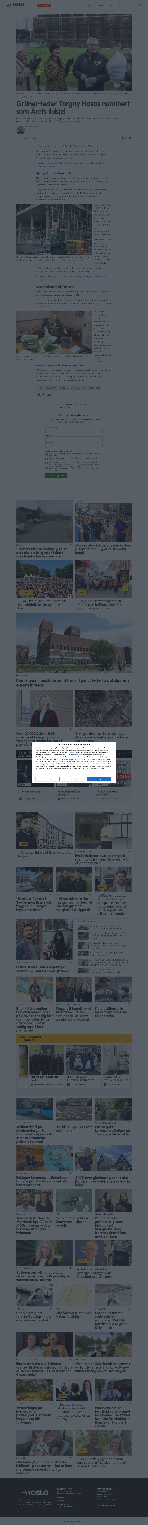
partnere (75, 754)
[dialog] (74, 762)
